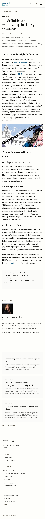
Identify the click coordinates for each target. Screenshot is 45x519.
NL (31, 4)
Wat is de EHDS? (8, 470)
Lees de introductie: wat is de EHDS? (17, 275)
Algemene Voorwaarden (11, 495)
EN (36, 4)
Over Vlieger (6, 333)
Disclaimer (6, 498)
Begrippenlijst (7, 476)
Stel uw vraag (26, 333)
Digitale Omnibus (21, 62)
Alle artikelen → (9, 426)
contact (11, 263)
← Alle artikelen (9, 11)
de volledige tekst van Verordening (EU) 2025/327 (19, 282)
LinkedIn (36, 333)
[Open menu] (41, 4)
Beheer (5, 504)
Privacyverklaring (9, 501)
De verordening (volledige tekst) (14, 473)
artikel (19, 74)
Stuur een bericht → (9, 460)
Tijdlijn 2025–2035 (9, 479)
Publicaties (16, 333)
